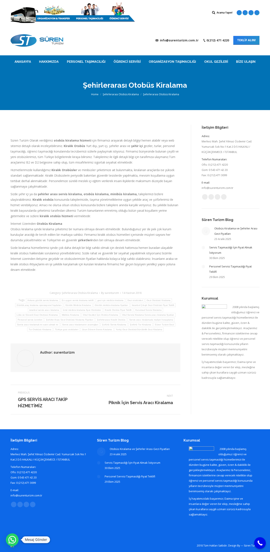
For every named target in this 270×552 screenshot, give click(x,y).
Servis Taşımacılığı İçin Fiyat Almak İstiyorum (230, 250)
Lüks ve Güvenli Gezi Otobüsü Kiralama (37, 315)
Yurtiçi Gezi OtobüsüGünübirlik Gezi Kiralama (139, 329)
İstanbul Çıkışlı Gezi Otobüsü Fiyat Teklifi (153, 305)
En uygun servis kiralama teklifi (78, 300)
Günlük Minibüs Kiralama (78, 305)
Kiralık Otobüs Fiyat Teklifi (118, 310)
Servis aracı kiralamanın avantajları (80, 324)
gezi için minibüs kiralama (110, 300)
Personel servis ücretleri (30, 320)
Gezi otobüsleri (135, 300)
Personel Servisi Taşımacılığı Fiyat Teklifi (230, 269)
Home (95, 94)
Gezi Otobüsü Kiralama (158, 300)
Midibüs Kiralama (70, 315)
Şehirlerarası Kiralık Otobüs (111, 320)
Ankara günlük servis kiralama (42, 300)
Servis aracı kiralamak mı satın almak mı (37, 324)
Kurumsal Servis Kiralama (148, 310)
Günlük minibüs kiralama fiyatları (111, 305)
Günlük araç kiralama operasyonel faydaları (39, 305)
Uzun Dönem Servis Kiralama (97, 329)
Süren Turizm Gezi (164, 324)
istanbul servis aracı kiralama (44, 310)
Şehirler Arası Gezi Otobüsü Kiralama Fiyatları (69, 320)
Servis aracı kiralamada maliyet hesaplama (151, 320)
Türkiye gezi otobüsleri (66, 329)
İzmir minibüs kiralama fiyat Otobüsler (82, 310)
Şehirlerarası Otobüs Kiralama (121, 94)
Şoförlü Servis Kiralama (114, 324)
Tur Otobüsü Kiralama (40, 329)
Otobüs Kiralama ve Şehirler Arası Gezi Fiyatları (235, 231)
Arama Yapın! (224, 12)
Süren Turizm (251, 545)
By (110, 293)
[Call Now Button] (260, 543)
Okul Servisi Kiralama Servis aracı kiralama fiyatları (148, 315)
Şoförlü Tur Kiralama (140, 324)
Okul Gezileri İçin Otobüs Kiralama (100, 315)
